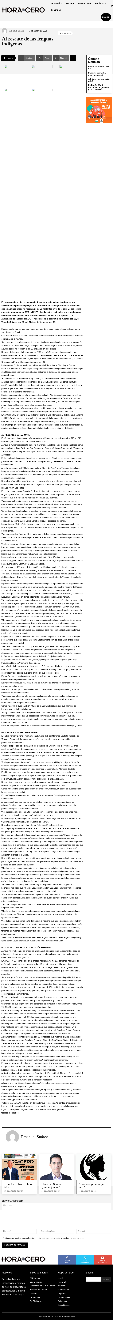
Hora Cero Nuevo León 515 (99, 68)
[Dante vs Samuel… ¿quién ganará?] (56, 1167)
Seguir (85, 1256)
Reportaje (65, 33)
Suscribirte (102, 1256)
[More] (73, 58)
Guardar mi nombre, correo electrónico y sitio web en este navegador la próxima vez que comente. (44, 1238)
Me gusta (67, 1256)
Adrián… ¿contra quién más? (93, 1185)
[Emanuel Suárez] (5, 31)
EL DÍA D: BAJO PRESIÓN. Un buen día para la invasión (98, 87)
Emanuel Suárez (16, 31)
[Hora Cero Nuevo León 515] (19, 1167)
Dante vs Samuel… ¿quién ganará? (97, 74)
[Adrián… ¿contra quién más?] (93, 1167)
